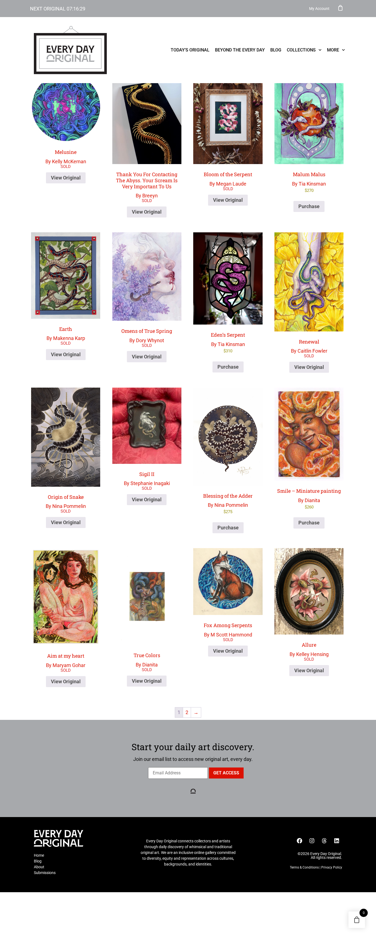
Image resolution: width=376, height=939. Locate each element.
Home (39, 855)
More (333, 50)
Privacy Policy (331, 867)
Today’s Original (190, 50)
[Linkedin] (336, 840)
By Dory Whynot (146, 335)
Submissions (45, 872)
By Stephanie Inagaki (147, 478)
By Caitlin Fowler (309, 346)
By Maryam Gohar (65, 660)
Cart (340, 7)
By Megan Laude (228, 179)
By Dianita (309, 499)
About (39, 867)
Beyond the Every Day (240, 50)
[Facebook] (299, 840)
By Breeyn (147, 184)
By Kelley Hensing (309, 649)
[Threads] (324, 840)
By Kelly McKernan (65, 156)
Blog (275, 50)
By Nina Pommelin (66, 501)
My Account (319, 8)
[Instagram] (311, 840)
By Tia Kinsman (309, 182)
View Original (66, 178)
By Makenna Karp (66, 333)
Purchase (309, 206)
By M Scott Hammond (228, 630)
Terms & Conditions (304, 867)
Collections (301, 50)
